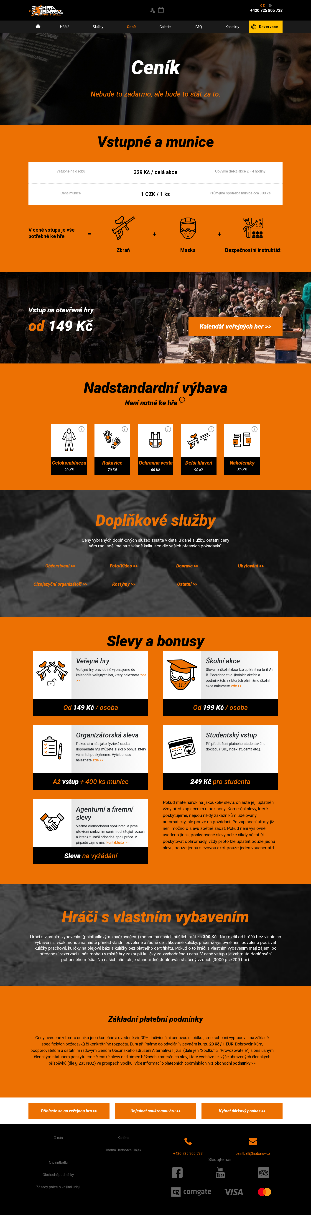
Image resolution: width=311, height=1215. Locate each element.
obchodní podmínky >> (234, 1063)
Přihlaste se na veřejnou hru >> (69, 1110)
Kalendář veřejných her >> (235, 326)
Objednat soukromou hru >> (155, 1110)
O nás (58, 1138)
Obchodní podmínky (58, 1175)
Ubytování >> (251, 566)
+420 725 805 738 (188, 1153)
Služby (98, 27)
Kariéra (123, 1138)
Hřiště (64, 27)
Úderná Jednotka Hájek (123, 1150)
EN (270, 6)
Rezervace (268, 27)
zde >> (236, 686)
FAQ (198, 27)
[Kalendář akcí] (161, 10)
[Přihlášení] (152, 10)
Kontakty (232, 27)
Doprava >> (187, 566)
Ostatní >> (187, 584)
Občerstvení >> (60, 566)
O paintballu (58, 1162)
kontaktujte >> (117, 842)
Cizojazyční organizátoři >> (60, 584)
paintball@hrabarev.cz (253, 1153)
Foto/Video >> (124, 566)
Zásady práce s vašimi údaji (58, 1187)
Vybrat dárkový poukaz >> (242, 1110)
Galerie (165, 27)
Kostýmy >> (123, 584)
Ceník (132, 27)
